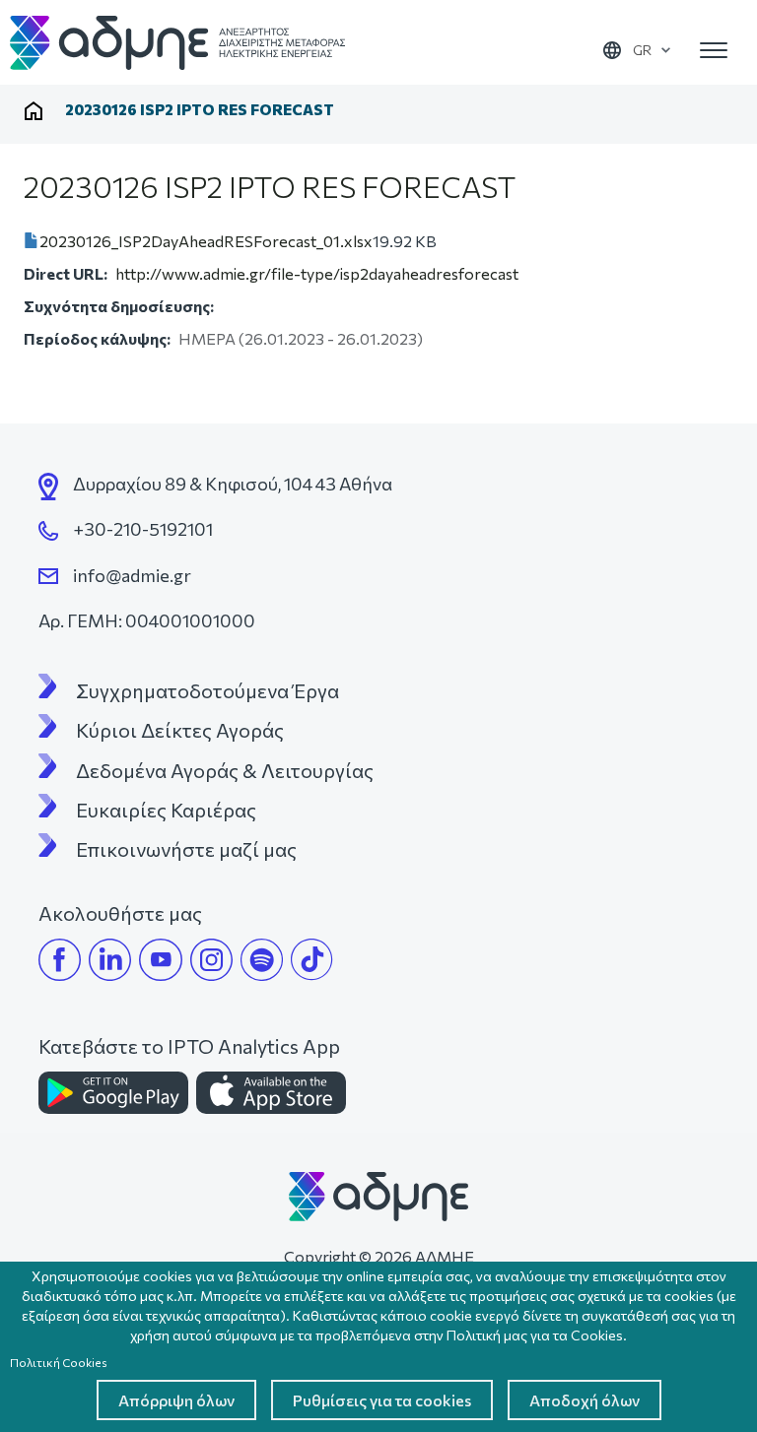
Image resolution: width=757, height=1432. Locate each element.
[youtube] (160, 960)
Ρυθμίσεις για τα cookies (382, 1400)
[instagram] (211, 960)
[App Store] (271, 1093)
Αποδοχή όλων (584, 1400)
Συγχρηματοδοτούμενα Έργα (207, 690)
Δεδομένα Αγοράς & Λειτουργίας (225, 770)
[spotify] (262, 960)
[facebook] (59, 960)
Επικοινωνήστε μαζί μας (186, 849)
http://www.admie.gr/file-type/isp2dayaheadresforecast (316, 273)
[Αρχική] (177, 43)
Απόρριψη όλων (176, 1400)
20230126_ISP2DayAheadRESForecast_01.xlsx (206, 240)
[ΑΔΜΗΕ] (378, 1194)
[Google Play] (113, 1093)
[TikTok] (312, 960)
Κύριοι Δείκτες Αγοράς (180, 730)
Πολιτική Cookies (58, 1362)
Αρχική (33, 110)
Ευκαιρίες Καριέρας (166, 809)
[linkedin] (110, 960)
